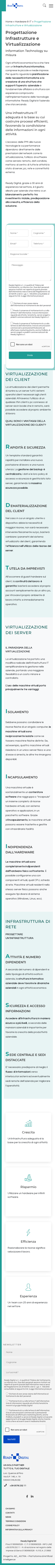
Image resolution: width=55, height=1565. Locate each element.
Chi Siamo (10, 1509)
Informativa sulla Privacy (19, 1530)
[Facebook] (27, 1497)
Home (9, 21)
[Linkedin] (32, 1497)
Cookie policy (13, 1525)
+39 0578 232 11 (18, 1485)
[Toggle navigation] (51, 5)
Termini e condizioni (16, 1521)
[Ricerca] (44, 6)
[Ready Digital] (15, 5)
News (8, 1517)
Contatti (10, 1513)
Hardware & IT (23, 21)
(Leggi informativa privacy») (32, 296)
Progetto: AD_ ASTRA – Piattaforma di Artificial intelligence (27, 1558)
